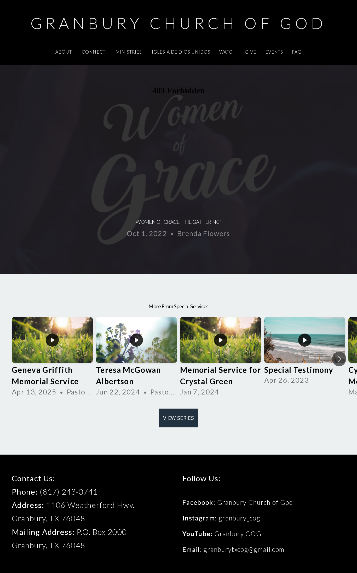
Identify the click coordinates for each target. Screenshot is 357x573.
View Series (178, 417)
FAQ (297, 52)
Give (250, 52)
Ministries (129, 52)
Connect (94, 52)
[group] (52, 359)
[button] (339, 359)
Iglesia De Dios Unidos (181, 52)
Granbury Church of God (178, 23)
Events (274, 52)
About (64, 52)
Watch (227, 52)
